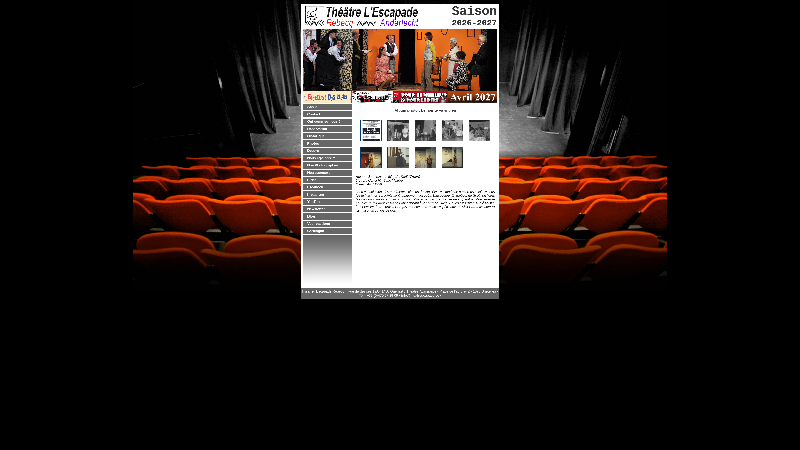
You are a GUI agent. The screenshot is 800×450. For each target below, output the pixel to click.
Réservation (317, 129)
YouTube (314, 202)
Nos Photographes (322, 165)
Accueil (313, 107)
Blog (311, 216)
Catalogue (315, 231)
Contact (313, 114)
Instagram (315, 194)
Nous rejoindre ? (321, 158)
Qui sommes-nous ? (324, 122)
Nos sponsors (318, 173)
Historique (316, 136)
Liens (311, 180)
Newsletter (316, 209)
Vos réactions (318, 224)
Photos (313, 143)
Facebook (315, 187)
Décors (313, 151)
